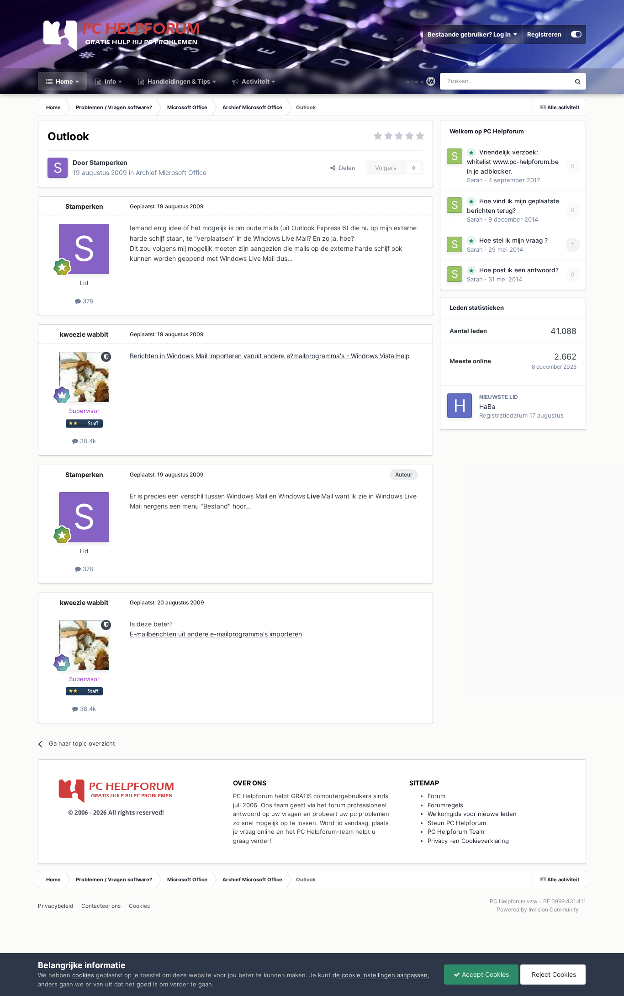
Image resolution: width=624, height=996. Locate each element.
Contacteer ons (101, 905)
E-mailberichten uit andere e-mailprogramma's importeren (216, 634)
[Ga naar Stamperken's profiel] (58, 168)
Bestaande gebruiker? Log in (470, 34)
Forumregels (445, 805)
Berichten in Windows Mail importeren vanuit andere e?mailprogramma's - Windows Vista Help (270, 356)
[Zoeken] (578, 81)
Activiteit (255, 81)
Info (109, 81)
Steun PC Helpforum (457, 822)
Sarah (475, 180)
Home (63, 81)
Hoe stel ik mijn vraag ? (513, 240)
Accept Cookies (484, 974)
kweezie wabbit (84, 334)
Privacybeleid (55, 905)
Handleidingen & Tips (178, 81)
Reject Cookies (553, 974)
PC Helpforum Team (456, 831)
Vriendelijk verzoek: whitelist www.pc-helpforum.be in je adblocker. (513, 161)
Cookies (139, 905)
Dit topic (546, 81)
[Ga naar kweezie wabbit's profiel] (84, 377)
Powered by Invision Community (538, 909)
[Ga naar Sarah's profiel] (454, 156)
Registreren (544, 34)
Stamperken (108, 162)
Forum (436, 796)
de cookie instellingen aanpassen (380, 975)
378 (87, 301)
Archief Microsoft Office (171, 172)
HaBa (487, 406)
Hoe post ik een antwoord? (519, 270)
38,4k (87, 441)
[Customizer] (576, 34)
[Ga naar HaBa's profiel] (459, 405)
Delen (345, 167)
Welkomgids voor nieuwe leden (472, 813)
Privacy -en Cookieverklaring (468, 840)
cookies (83, 975)
